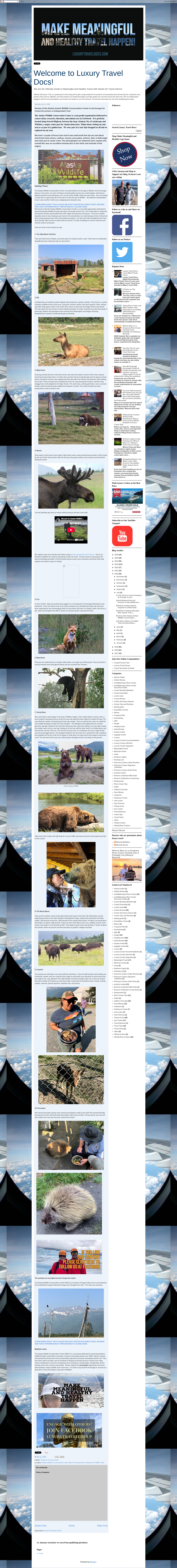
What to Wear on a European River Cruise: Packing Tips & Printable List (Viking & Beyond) (132, 330)
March (119, 636)
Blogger (93, 1562)
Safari (116, 787)
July (118, 592)
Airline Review (119, 680)
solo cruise (118, 801)
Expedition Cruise (121, 710)
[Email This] (56, 1457)
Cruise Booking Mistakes (124, 690)
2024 (117, 561)
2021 (117, 570)
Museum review (120, 751)
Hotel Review (119, 729)
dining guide (119, 707)
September (120, 586)
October (119, 583)
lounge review (119, 732)
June (118, 627)
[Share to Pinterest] (63, 1457)
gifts (115, 721)
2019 (117, 647)
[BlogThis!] (58, 1457)
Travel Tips (118, 814)
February (120, 640)
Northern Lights (120, 757)
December (120, 577)
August (119, 589)
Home (72, 1525)
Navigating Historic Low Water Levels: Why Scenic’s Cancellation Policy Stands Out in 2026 (132, 463)
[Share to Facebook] (61, 1457)
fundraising (118, 718)
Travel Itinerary (120, 812)
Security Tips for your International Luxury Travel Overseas (131, 350)
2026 (117, 555)
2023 (117, 564)
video (116, 820)
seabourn (118, 795)
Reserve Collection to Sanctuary (126, 778)
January (119, 643)
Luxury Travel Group (122, 665)
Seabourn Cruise (120, 798)
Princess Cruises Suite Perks (125, 770)
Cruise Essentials (121, 693)
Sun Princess (119, 803)
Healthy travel (119, 726)
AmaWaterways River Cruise (125, 683)
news (116, 754)
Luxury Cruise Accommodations (126, 740)
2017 (117, 653)
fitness (116, 712)
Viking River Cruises (122, 825)
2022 (117, 567)
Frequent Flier (119, 715)
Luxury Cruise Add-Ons (123, 743)
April (118, 633)
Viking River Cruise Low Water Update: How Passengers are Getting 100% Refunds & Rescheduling (132, 309)
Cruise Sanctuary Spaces (124, 701)
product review (120, 773)
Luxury (117, 737)
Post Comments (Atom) (53, 1531)
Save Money (119, 792)
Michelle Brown (122, 845)
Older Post (102, 1525)
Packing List (119, 760)
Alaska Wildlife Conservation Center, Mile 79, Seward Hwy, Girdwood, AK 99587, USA (73, 1463)
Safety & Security (121, 789)
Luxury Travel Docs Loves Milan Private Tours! (130, 273)
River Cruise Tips (121, 784)
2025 (117, 558)
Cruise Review (119, 699)
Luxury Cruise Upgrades (123, 746)
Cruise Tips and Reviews (123, 704)
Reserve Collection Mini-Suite (125, 775)
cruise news (118, 696)
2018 (117, 650)
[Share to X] (59, 1457)
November (120, 580)
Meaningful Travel (121, 749)
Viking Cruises (119, 823)
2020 (117, 574)
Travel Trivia (118, 817)
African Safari (119, 677)
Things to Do (45, 1460)
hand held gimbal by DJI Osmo (83, 554)
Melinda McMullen (123, 842)
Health (116, 724)
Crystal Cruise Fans (121, 663)
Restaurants (119, 781)
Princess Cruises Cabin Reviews (126, 762)
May (118, 630)
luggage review (120, 735)
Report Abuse (118, 830)
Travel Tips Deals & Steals (124, 668)
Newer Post (40, 1525)
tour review (55, 1460)
